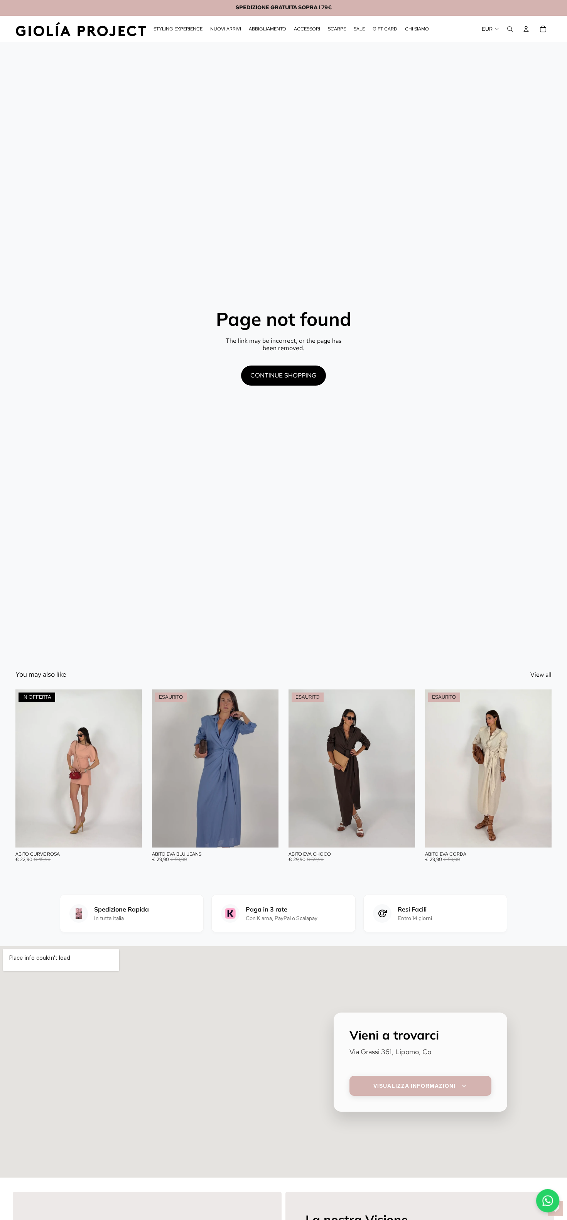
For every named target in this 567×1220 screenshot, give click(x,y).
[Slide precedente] (27, 768)
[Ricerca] (509, 28)
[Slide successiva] (130, 768)
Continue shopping (283, 375)
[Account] (526, 28)
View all (541, 674)
